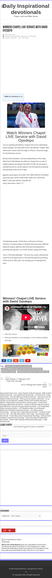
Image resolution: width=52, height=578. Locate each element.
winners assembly (8, 372)
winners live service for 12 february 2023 (33, 372)
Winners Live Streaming (28, 36)
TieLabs (40, 569)
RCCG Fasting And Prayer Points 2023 (34, 385)
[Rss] (26, 571)
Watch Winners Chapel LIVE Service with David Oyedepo (22, 369)
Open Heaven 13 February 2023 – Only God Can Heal (17, 379)
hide (20, 96)
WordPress (22, 569)
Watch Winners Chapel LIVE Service (18, 366)
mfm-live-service (11, 334)
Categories (5, 516)
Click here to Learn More (35, 550)
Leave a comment (11, 38)
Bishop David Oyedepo (12, 36)
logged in (26, 427)
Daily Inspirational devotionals (26, 9)
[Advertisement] (26, 67)
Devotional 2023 (10, 34)
